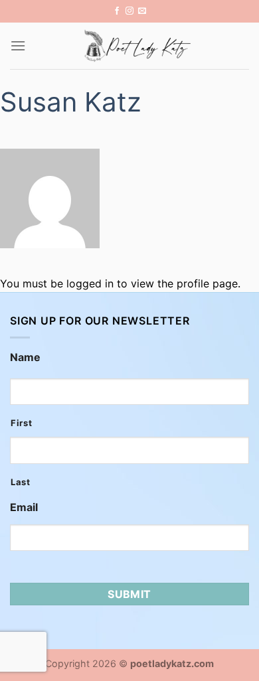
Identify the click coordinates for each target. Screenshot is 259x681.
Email (24, 507)
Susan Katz (70, 102)
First (21, 422)
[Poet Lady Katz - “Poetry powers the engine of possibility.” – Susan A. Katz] (137, 46)
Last (21, 482)
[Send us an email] (142, 11)
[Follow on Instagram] (129, 11)
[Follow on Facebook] (117, 11)
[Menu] (18, 45)
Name (25, 357)
